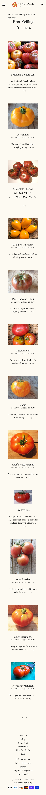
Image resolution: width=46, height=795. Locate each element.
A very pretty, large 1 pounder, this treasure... (23, 476)
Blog (23, 739)
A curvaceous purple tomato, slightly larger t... (24, 310)
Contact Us (23, 743)
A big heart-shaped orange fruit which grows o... (23, 256)
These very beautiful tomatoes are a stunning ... (23, 416)
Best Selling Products (24, 14)
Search (23, 766)
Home (10, 14)
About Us (23, 735)
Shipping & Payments (23, 770)
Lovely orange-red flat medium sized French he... (23, 648)
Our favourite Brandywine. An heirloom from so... (24, 362)
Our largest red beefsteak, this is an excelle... (23, 697)
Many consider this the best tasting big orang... (24, 146)
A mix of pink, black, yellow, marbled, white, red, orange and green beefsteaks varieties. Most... (23, 86)
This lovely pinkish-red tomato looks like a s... (24, 591)
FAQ (23, 754)
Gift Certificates (23, 759)
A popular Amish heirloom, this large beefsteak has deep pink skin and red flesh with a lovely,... (23, 521)
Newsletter (23, 746)
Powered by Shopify (23, 782)
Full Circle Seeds (27, 779)
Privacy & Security (23, 763)
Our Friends (23, 774)
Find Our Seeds (23, 750)
